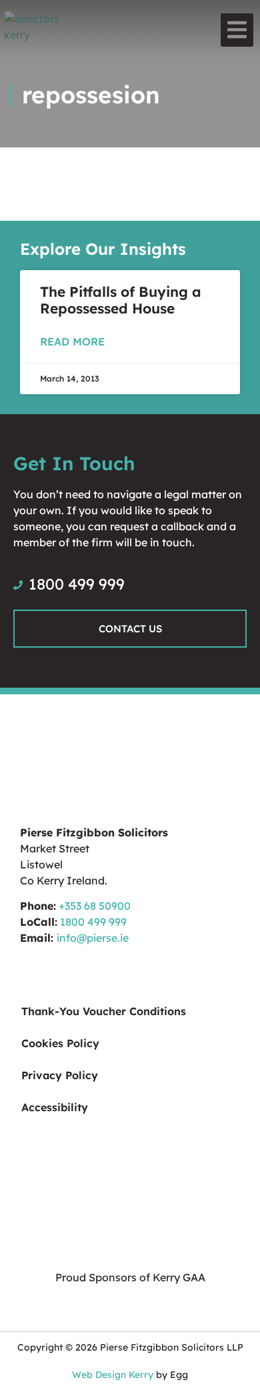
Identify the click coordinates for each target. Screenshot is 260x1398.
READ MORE (72, 341)
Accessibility (54, 1107)
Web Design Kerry (112, 1375)
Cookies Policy (60, 1043)
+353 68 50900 (95, 905)
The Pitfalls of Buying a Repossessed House (120, 300)
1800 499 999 (93, 921)
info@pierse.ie (93, 937)
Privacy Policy (59, 1075)
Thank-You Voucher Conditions (103, 1011)
